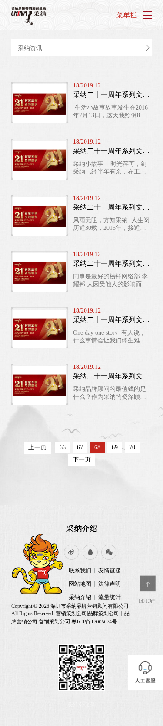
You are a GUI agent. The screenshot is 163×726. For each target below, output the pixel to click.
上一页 (37, 447)
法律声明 (109, 584)
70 (132, 447)
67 (80, 447)
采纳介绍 (81, 528)
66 (63, 447)
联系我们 (80, 570)
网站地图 (80, 584)
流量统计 (109, 597)
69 (115, 447)
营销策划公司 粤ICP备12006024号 (78, 621)
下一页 (82, 459)
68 (97, 447)
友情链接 (109, 570)
